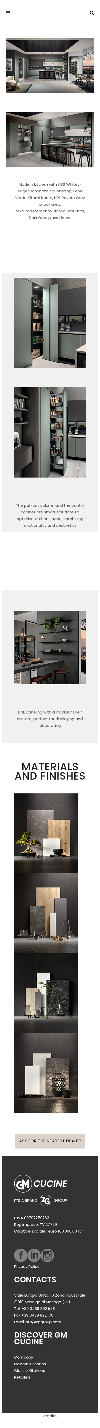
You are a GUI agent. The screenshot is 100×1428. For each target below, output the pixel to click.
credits (50, 1416)
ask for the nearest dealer (50, 1141)
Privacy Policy (26, 1266)
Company (23, 1357)
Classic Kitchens (29, 1370)
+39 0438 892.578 (38, 1308)
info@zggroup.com (43, 1321)
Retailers (22, 1377)
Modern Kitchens (30, 1364)
